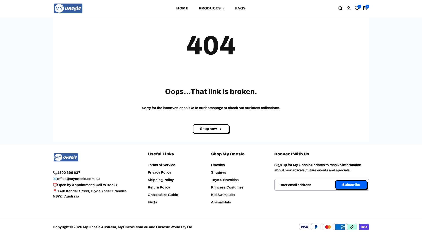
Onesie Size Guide (163, 195)
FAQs (152, 202)
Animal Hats (221, 202)
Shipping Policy (161, 180)
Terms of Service (161, 165)
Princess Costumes (227, 187)
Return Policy (159, 187)
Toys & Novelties (225, 180)
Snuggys (218, 172)
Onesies (218, 165)
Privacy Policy (159, 172)
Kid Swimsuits (223, 195)
